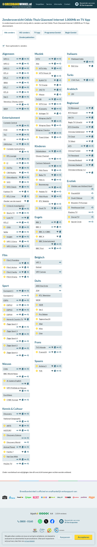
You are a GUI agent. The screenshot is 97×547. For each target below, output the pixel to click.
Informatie (58, 4)
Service (49, 4)
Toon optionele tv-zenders (16, 46)
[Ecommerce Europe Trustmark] (42, 530)
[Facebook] (52, 521)
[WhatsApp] (40, 521)
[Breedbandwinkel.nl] (17, 4)
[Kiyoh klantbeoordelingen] (49, 530)
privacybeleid (29, 541)
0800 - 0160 (26, 521)
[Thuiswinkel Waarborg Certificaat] (35, 530)
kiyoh (34, 514)
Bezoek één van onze (87, 4)
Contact (67, 4)
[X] (46, 521)
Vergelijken (40, 4)
